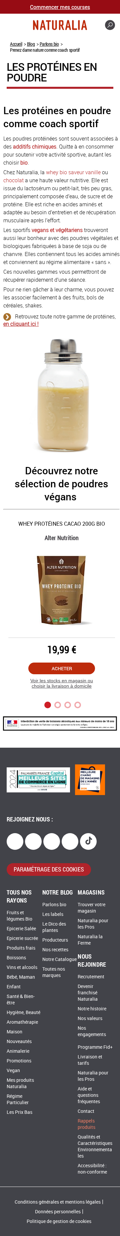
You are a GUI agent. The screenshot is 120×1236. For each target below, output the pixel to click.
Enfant (14, 987)
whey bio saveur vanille (73, 172)
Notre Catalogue (59, 959)
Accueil (16, 44)
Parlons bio (49, 44)
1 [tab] (47, 705)
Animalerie (18, 1051)
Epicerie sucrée (22, 938)
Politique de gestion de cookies (59, 1221)
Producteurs (55, 940)
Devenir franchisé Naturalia (88, 993)
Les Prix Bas (19, 1112)
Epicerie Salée (21, 929)
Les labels (52, 914)
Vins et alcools (22, 967)
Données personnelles (58, 1212)
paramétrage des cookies (49, 869)
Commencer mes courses (60, 6)
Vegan (13, 1070)
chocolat (13, 180)
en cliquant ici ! (21, 324)
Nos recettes (55, 950)
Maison (14, 1032)
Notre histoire (92, 1009)
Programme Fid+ (95, 1047)
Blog (31, 44)
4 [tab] (77, 705)
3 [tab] (67, 705)
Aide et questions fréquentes (89, 1095)
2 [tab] (57, 705)
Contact (86, 1111)
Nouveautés (19, 1041)
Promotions (19, 1061)
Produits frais (21, 948)
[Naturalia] (60, 25)
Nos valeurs (90, 1018)
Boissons (16, 958)
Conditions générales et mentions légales (58, 1202)
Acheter (62, 668)
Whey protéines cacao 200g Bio (61, 524)
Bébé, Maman (21, 977)
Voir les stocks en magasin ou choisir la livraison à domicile (61, 683)
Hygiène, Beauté (23, 1012)
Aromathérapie (22, 1022)
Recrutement (91, 977)
